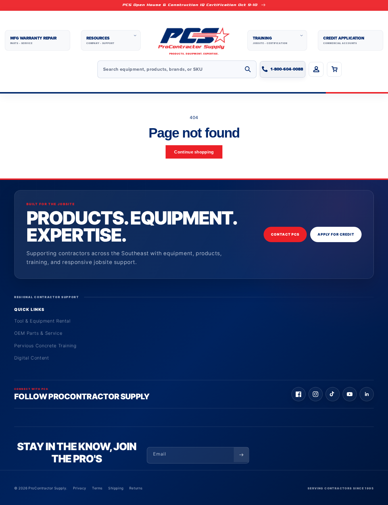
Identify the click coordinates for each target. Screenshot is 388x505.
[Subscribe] (241, 454)
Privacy (79, 488)
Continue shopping (194, 151)
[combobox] (177, 69)
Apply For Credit (336, 234)
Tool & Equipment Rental (42, 321)
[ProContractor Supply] (194, 40)
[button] (111, 40)
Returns (136, 488)
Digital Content (31, 358)
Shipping (116, 488)
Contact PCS (285, 234)
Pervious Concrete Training (45, 345)
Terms (97, 488)
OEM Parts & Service (38, 333)
